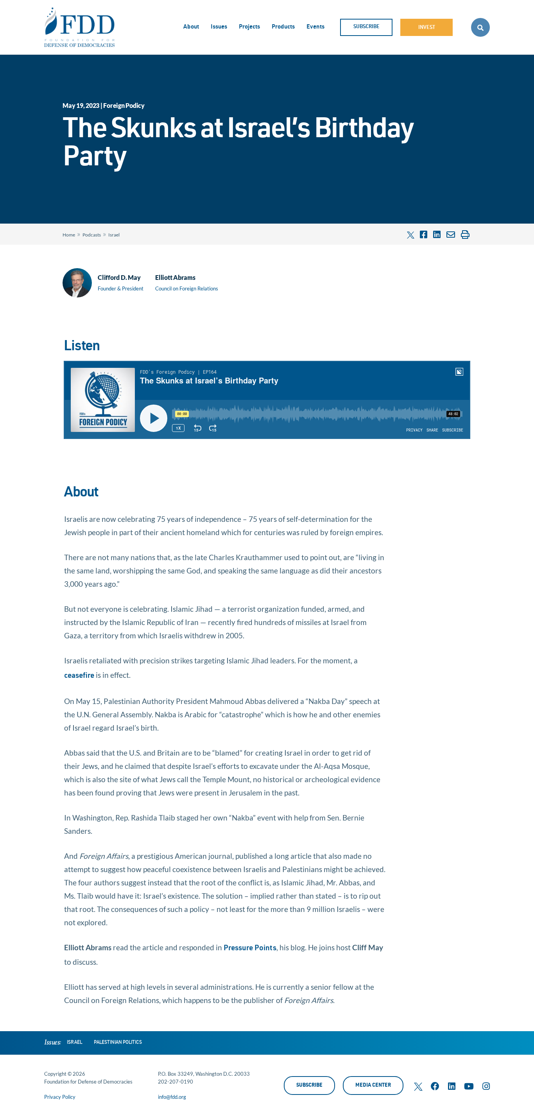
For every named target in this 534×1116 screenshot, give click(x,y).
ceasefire (79, 676)
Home (69, 235)
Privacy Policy (59, 1097)
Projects (249, 27)
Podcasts (91, 235)
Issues (219, 27)
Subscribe (366, 27)
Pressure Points (250, 948)
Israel (114, 235)
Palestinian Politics (118, 1042)
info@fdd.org (172, 1097)
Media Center (373, 1085)
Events (315, 27)
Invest (426, 27)
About (191, 27)
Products (283, 27)
